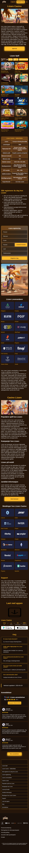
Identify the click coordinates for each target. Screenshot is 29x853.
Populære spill (3, 59)
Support (4, 798)
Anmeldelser (5, 807)
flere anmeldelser (14, 753)
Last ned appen (6, 801)
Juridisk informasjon (7, 792)
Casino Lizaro (5, 780)
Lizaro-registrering (6, 774)
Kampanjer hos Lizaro (7, 786)
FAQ (3, 804)
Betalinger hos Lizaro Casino (9, 795)
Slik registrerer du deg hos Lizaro (10, 771)
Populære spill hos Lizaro (8, 783)
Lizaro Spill (4, 765)
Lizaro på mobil (5, 789)
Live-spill (9, 59)
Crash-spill (14, 59)
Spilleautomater (22, 59)
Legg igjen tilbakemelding (14, 703)
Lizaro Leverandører (7, 777)
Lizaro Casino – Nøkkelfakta (9, 768)
